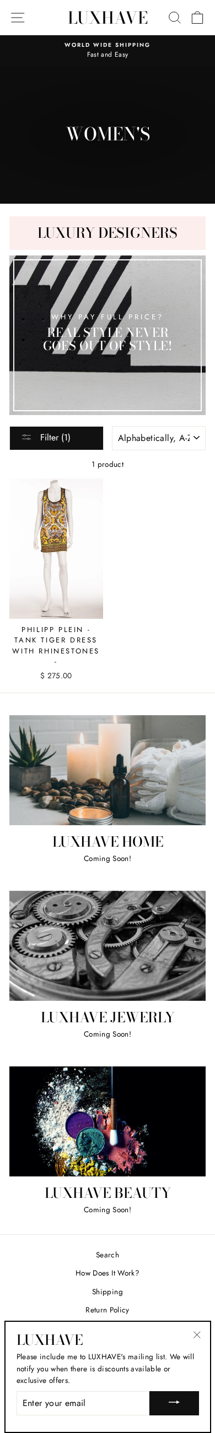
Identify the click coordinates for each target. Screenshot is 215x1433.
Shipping (107, 1291)
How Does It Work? (107, 1272)
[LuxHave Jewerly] (107, 946)
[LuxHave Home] (107, 770)
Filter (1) (54, 437)
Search (107, 1254)
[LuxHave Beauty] (107, 1121)
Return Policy (107, 1309)
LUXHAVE (108, 17)
